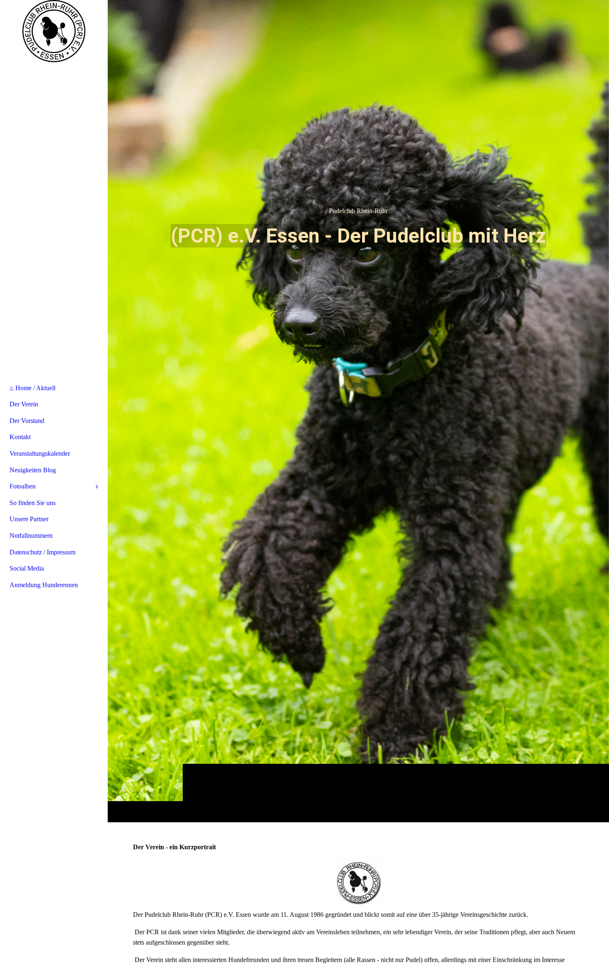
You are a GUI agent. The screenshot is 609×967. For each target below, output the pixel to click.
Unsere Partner (29, 518)
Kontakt (20, 436)
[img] (358, 411)
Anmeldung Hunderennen (44, 584)
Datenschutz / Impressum (42, 552)
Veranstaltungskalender (40, 453)
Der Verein (24, 404)
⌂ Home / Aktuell (33, 387)
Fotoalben (23, 486)
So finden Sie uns (33, 502)
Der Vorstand (27, 420)
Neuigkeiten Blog (33, 470)
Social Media (27, 568)
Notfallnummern (31, 535)
